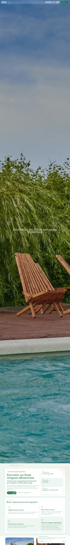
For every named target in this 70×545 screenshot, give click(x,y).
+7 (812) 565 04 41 (48, 2)
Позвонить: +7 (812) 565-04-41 (24, 492)
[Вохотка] (9, 2)
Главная (12, 465)
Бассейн (22, 465)
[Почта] (54, 2)
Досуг (17, 465)
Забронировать (64, 2)
